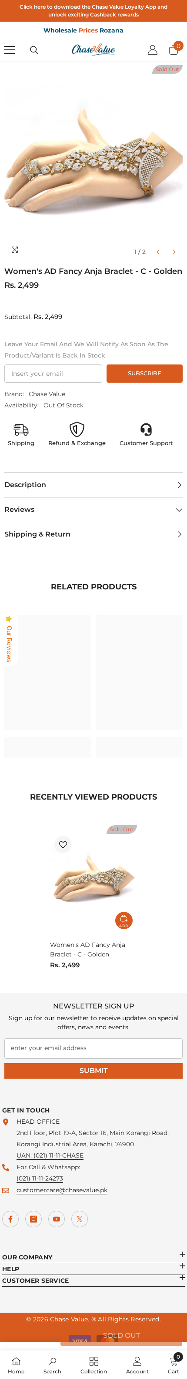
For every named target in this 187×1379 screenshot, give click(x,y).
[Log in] (152, 50)
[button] (158, 252)
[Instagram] (33, 1219)
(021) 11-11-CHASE (58, 1155)
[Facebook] (10, 1219)
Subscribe (144, 373)
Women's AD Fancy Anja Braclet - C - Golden (87, 949)
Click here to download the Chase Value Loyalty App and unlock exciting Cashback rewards (93, 10)
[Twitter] (79, 1219)
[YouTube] (56, 1219)
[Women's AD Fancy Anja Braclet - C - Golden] (93, 879)
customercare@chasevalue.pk (62, 1190)
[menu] (9, 50)
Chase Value (47, 394)
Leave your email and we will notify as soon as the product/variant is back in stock (86, 349)
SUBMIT (94, 1071)
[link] (47, 741)
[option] (93, 162)
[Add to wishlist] (63, 844)
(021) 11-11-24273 (40, 1178)
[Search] (34, 50)
